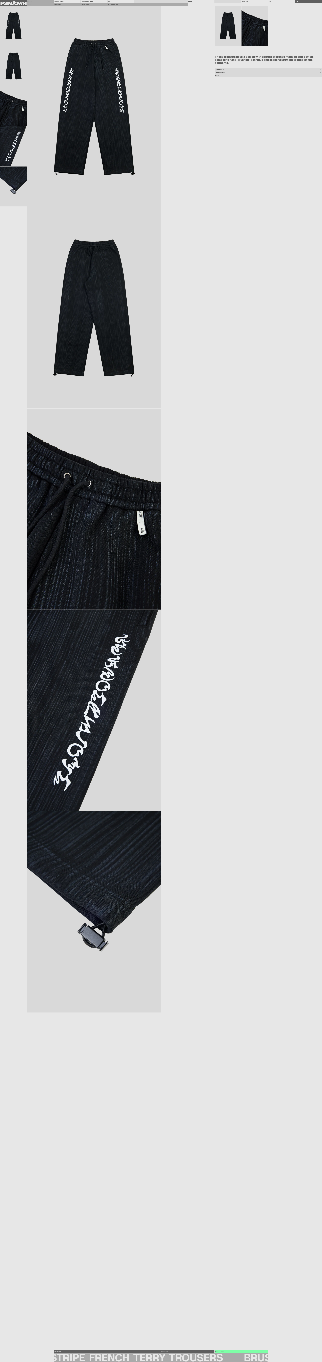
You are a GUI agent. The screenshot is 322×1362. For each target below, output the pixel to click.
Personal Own (6, 1)
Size (217, 76)
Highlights (219, 69)
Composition (220, 72)
